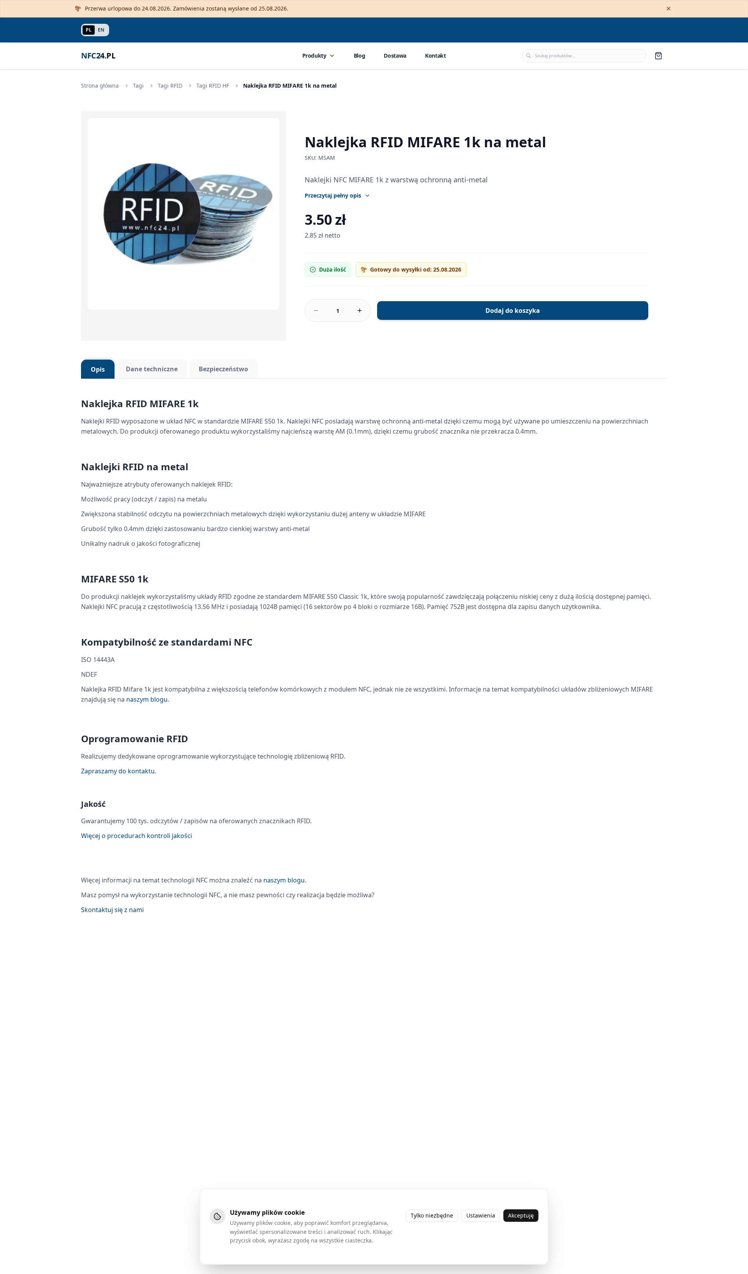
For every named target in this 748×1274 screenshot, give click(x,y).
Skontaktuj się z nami (112, 909)
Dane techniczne (152, 369)
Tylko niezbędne (432, 1215)
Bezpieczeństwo (223, 369)
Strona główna (100, 85)
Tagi (138, 85)
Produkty (314, 55)
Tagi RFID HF (212, 85)
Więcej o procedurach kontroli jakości (136, 835)
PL (89, 29)
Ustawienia (480, 1215)
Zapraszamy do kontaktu (118, 771)
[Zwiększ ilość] (359, 310)
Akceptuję (521, 1215)
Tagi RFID (170, 85)
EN (101, 29)
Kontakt (435, 55)
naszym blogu (147, 699)
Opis (98, 369)
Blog (359, 55)
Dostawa (395, 55)
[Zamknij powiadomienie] (668, 8)
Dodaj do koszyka (512, 310)
